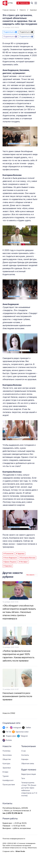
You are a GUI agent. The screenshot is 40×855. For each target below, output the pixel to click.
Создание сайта (8, 851)
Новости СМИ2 (9, 713)
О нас (23, 751)
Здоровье (33, 10)
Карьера (24, 759)
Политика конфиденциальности (14, 839)
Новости (23, 10)
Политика (6, 751)
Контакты (25, 755)
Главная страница (9, 10)
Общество (7, 759)
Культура (6, 763)
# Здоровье (20, 554)
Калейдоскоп (8, 780)
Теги (23, 778)
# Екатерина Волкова (27, 558)
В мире (5, 772)
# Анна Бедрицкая (10, 558)
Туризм (6, 776)
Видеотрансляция (28, 774)
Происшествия (9, 784)
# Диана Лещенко (10, 562)
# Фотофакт (23, 562)
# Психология (8, 554)
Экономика (7, 755)
